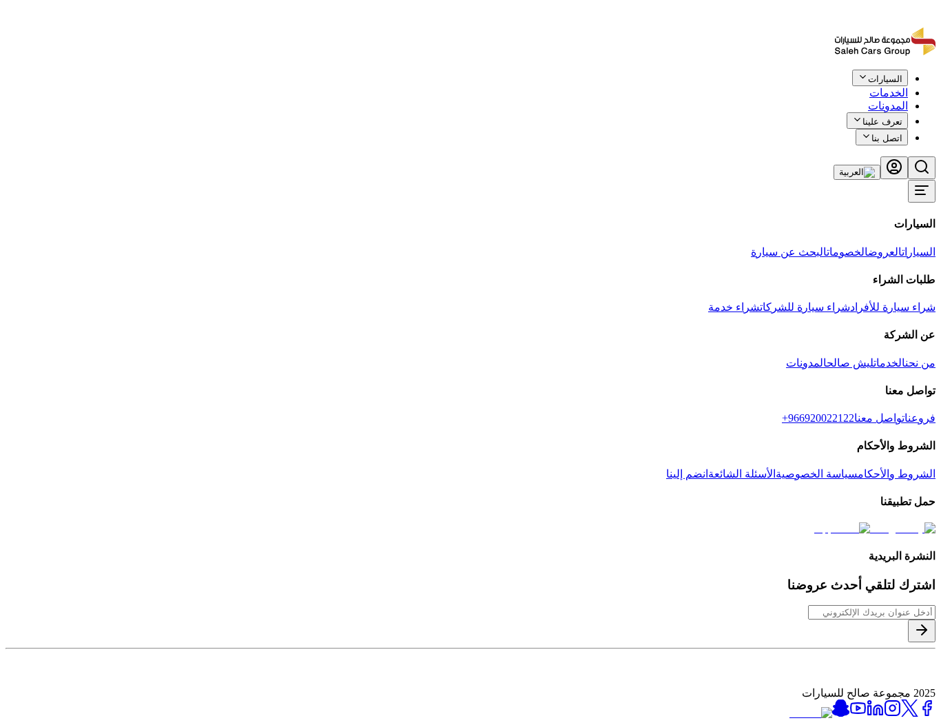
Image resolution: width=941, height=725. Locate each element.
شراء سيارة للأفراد (892, 307)
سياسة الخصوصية (817, 474)
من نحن (920, 363)
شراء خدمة (734, 307)
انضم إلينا (687, 474)
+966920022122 (818, 418)
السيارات (918, 252)
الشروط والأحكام (896, 474)
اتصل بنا (886, 138)
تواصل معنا (879, 418)
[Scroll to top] (891, 85)
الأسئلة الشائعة (742, 474)
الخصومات (847, 252)
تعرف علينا (882, 121)
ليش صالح (850, 363)
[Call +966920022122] (927, 88)
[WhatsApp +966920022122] (912, 88)
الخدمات (889, 363)
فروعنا (919, 418)
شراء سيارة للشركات (805, 307)
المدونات (888, 106)
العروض (885, 252)
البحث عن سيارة (789, 252)
